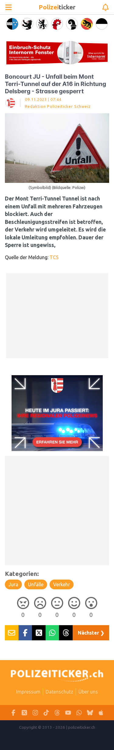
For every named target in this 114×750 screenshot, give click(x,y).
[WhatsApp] (79, 713)
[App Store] (101, 713)
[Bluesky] (90, 713)
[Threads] (57, 713)
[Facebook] (13, 713)
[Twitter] (24, 713)
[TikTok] (46, 713)
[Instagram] (35, 713)
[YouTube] (68, 713)
